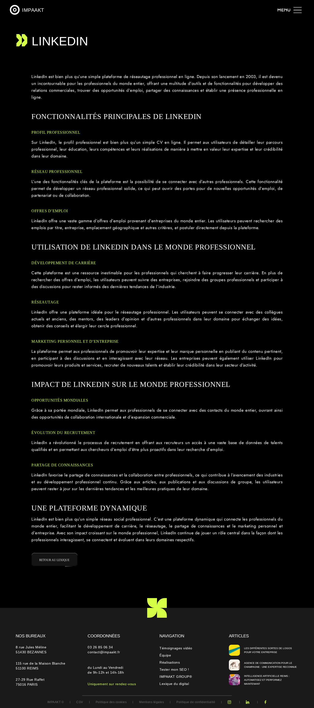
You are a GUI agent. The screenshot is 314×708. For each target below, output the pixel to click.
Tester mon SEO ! (174, 669)
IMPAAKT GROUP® (175, 677)
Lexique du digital (174, 684)
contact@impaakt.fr (104, 652)
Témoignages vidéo (175, 648)
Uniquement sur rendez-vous (112, 684)
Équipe (165, 655)
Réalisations (169, 662)
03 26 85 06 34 (101, 647)
